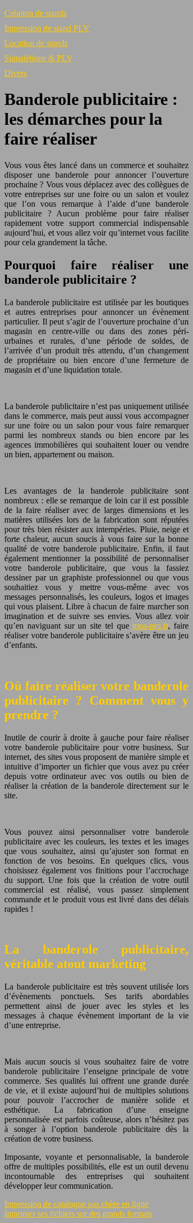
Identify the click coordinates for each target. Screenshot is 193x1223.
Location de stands (36, 43)
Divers (15, 73)
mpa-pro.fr (150, 625)
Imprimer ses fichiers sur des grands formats (78, 1213)
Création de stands (35, 13)
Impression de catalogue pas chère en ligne (76, 1204)
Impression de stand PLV (47, 28)
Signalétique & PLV (38, 58)
